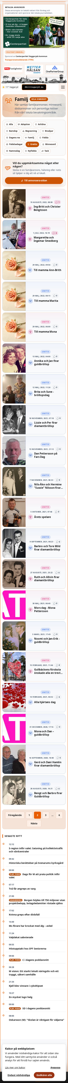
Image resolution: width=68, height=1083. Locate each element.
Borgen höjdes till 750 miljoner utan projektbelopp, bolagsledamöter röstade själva (37, 902)
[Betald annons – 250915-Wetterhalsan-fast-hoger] (34, 69)
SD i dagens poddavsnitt (30, 1008)
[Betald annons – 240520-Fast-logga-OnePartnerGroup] (55, 69)
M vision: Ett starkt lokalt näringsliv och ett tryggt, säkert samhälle (34, 973)
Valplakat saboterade (21, 937)
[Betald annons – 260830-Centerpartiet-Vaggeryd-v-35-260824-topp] (34, 32)
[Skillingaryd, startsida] (34, 87)
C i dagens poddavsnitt (29, 959)
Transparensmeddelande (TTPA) (19, 59)
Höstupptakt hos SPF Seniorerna (27, 948)
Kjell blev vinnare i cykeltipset (26, 985)
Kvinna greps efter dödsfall (24, 914)
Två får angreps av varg (22, 888)
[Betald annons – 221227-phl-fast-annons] (13, 69)
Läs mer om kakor (15, 1067)
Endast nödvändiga (19, 1075)
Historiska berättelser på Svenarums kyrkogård (36, 862)
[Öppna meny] (63, 87)
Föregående (15, 815)
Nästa (34, 823)
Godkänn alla (44, 1075)
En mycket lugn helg (20, 997)
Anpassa (55, 1067)
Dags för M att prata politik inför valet (34, 876)
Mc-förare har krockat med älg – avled (30, 925)
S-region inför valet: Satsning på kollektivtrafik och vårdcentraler (36, 850)
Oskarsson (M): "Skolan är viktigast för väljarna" (36, 1019)
